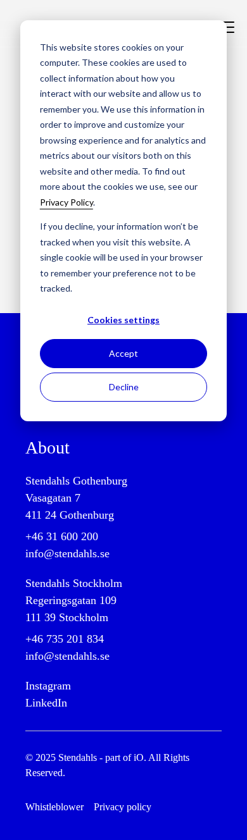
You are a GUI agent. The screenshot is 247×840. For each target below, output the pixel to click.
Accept (123, 353)
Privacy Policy (66, 202)
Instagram (48, 685)
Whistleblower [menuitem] (54, 806)
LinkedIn (46, 702)
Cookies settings (123, 319)
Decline (124, 386)
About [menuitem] (47, 447)
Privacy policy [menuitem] (122, 806)
